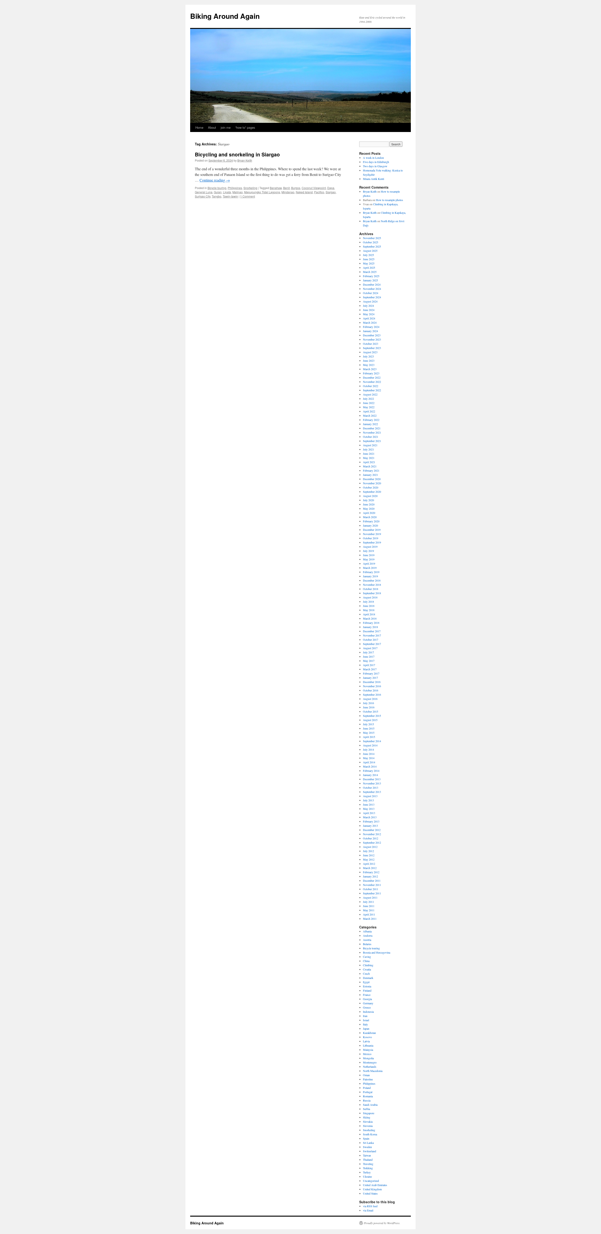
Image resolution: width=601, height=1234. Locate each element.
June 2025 (368, 259)
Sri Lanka (368, 1143)
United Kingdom (372, 1189)
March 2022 (370, 415)
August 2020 (370, 496)
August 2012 (370, 847)
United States (370, 1193)
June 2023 (368, 360)
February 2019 (371, 572)
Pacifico (319, 192)
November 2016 (372, 686)
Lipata (227, 192)
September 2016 (372, 694)
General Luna (203, 192)
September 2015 (372, 716)
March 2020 (370, 517)
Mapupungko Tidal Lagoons (262, 192)
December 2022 (372, 377)
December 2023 (372, 335)
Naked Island (304, 192)
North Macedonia (372, 1071)
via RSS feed (370, 1206)
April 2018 (369, 614)
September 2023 (372, 348)
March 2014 (370, 766)
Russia (366, 1100)
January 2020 (370, 525)
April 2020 (369, 513)
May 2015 (368, 732)
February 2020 (371, 521)
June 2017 (368, 656)
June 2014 (368, 754)
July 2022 (368, 398)
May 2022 (368, 407)
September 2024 (372, 297)
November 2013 (372, 783)
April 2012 (369, 863)
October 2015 (370, 711)
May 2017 (368, 661)
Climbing (368, 965)
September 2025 (372, 246)
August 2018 (370, 597)
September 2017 (372, 644)
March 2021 (370, 466)
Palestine (368, 1079)
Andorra (367, 935)
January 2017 (370, 677)
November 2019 (372, 534)
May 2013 (368, 809)
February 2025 (371, 276)
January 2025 (370, 280)
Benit (286, 188)
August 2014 (370, 745)
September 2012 (372, 842)
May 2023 (368, 365)
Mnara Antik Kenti (373, 179)
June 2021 (368, 453)
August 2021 (370, 445)
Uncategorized (371, 1181)
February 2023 (371, 373)
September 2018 (372, 593)
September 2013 (372, 792)
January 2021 (370, 475)
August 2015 (370, 720)
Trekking (368, 1168)
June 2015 (368, 728)
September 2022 (372, 390)
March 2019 (370, 568)
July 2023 (368, 356)
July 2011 (368, 902)
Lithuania (368, 1045)
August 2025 (370, 250)
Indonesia (368, 1011)
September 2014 (372, 741)
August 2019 (370, 546)
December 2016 (372, 682)
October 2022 (370, 386)
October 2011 (370, 889)
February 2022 (371, 420)
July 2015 (368, 724)
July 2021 (368, 449)
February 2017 (371, 673)
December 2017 (372, 631)
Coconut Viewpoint (314, 188)
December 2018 (372, 580)
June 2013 (368, 804)
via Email (368, 1210)
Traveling (368, 1164)
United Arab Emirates (375, 1185)
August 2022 (370, 394)
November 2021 (372, 432)
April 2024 (369, 318)
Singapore (368, 1113)
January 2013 (370, 825)
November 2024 (372, 289)
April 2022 (369, 411)
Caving (367, 956)
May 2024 (368, 314)
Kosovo (367, 1037)
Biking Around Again (225, 16)
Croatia (367, 969)
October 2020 (370, 487)
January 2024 (370, 331)
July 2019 (368, 551)
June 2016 (368, 707)
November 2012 (372, 834)
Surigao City (202, 196)
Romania (368, 1096)
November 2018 (372, 584)
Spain (366, 1138)
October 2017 (370, 639)
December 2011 (372, 880)
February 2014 (371, 770)
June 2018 (368, 606)
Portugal (367, 1092)
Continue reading (215, 180)
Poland (367, 1088)
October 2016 (370, 690)
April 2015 (369, 737)
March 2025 (370, 272)
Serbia (366, 1109)
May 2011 (368, 910)
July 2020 (368, 500)
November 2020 (372, 483)
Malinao (237, 192)
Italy (365, 1024)
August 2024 (370, 301)
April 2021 (369, 462)
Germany (368, 1003)
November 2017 (372, 635)
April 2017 (369, 665)
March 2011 (370, 918)
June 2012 (368, 855)
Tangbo (216, 196)
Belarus (367, 944)
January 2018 (370, 627)
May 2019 (368, 559)
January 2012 (370, 876)
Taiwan (367, 1155)
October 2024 (370, 293)
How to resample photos (389, 200)
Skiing (366, 1117)
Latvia (366, 1041)
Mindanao (287, 192)
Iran (365, 1016)
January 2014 (370, 775)
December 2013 (372, 779)
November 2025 (372, 238)
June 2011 (368, 906)
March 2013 (370, 817)
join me (226, 127)
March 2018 (370, 618)
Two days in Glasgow (375, 166)
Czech (366, 973)
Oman (366, 1075)
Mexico (367, 1054)
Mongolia (368, 1058)
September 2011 (372, 893)
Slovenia (368, 1126)
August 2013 (370, 796)
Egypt (366, 982)
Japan (366, 1028)
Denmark (368, 978)
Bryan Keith (244, 160)
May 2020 (368, 508)
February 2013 (371, 821)
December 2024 (372, 284)
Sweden (367, 1147)
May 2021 (368, 458)
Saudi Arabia (370, 1104)
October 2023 (370, 343)
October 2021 (370, 436)
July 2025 (368, 255)
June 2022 (368, 403)
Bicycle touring (217, 188)
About (212, 127)
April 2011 (369, 914)
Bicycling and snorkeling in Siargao (237, 154)
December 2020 (372, 479)
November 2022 (372, 382)
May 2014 (368, 758)
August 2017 (370, 648)
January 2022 (370, 424)
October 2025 (370, 242)
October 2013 (370, 787)
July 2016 (368, 703)
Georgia (367, 999)
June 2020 (368, 504)
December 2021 (372, 428)
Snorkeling (250, 188)
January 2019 (370, 576)
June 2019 (368, 555)
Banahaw (276, 188)
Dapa (330, 188)
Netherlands (369, 1066)
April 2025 (369, 267)
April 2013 (369, 813)
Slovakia (368, 1121)
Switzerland (369, 1151)
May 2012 (368, 859)
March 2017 (370, 669)
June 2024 (368, 310)
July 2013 (368, 800)
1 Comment (247, 196)
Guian (218, 192)
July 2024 (368, 305)
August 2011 (370, 897)
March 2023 (370, 369)
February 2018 (371, 623)
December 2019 (372, 530)
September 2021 (372, 441)
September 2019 (372, 542)
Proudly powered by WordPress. (382, 1223)
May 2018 (368, 610)
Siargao (331, 192)
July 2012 (368, 851)
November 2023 (372, 339)
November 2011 (372, 885)
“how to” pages (245, 127)
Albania (367, 931)
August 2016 (370, 699)
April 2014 (369, 762)
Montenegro (370, 1062)
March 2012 (370, 868)
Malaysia (368, 1050)
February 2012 (371, 872)
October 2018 (370, 589)
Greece (367, 1007)
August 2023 (370, 352)
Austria (367, 940)
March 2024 (370, 322)
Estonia (367, 986)
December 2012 (372, 830)
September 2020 (372, 491)
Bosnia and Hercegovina (376, 952)
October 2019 (370, 538)
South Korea (370, 1134)
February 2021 (371, 470)
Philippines (235, 188)
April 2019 (369, 563)
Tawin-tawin (230, 196)
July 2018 (368, 601)
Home (199, 127)
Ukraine (367, 1176)
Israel (366, 1020)
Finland (367, 990)
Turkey (367, 1172)
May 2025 (368, 263)
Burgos (295, 188)
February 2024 (371, 327)
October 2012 (370, 838)
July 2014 (368, 749)
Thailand (368, 1159)
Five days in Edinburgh (376, 162)
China (366, 961)
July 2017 (368, 652)
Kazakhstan (369, 1033)
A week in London (373, 157)
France (366, 995)
